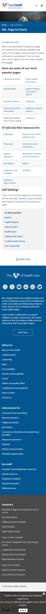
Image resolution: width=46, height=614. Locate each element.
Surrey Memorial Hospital (13, 574)
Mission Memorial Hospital (14, 554)
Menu (42, 6)
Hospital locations (12, 101)
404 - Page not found (14, 29)
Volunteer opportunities (12, 453)
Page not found (16, 25)
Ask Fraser (23, 332)
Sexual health (10, 88)
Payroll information (10, 483)
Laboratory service (12, 79)
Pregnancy (30, 101)
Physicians (8, 144)
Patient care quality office (13, 383)
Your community (12, 246)
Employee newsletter (11, 478)
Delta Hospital (8, 526)
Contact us (30, 118)
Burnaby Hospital (9, 517)
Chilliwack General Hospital (14, 522)
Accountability (8, 369)
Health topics (11, 231)
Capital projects (9, 355)
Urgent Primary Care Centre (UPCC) (32, 91)
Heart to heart (11, 227)
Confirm (23, 610)
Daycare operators (10, 417)
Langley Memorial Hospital (13, 549)
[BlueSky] (39, 286)
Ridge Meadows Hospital (13, 559)
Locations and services (15, 241)
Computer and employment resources (19, 469)
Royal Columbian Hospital (13, 570)
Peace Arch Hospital (11, 565)
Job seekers (9, 163)
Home (4, 25)
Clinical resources (10, 474)
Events (5, 378)
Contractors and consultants (14, 413)
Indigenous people (10, 422)
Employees (8, 134)
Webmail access (9, 488)
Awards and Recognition (13, 374)
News (4, 364)
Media (25, 163)
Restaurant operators (11, 439)
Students (27, 170)
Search (37, 6)
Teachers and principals (12, 449)
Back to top (25, 259)
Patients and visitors (14, 236)
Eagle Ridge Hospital (11, 531)
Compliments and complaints (15, 388)
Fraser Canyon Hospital (12, 537)
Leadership (7, 359)
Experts (8, 217)
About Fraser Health (11, 350)
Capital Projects (12, 222)
